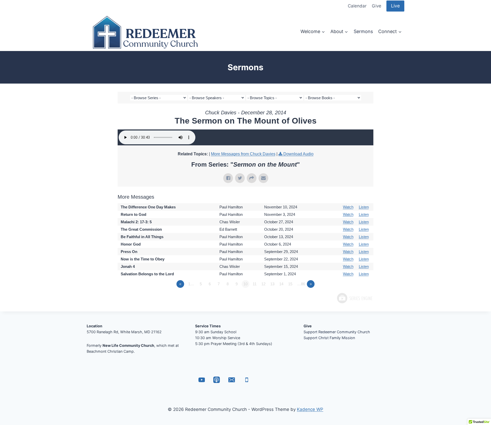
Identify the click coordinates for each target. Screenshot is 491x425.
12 (263, 284)
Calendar (357, 5)
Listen (364, 207)
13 (272, 284)
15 (290, 284)
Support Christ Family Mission (329, 338)
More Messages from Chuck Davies (243, 154)
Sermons (363, 31)
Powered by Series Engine (354, 298)
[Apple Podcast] (216, 379)
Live (395, 5)
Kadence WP (310, 409)
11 (254, 284)
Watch (348, 207)
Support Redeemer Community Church (337, 332)
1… (191, 284)
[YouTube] (201, 379)
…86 (301, 284)
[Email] (231, 379)
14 (281, 284)
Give (376, 5)
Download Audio (298, 154)
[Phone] (246, 379)
